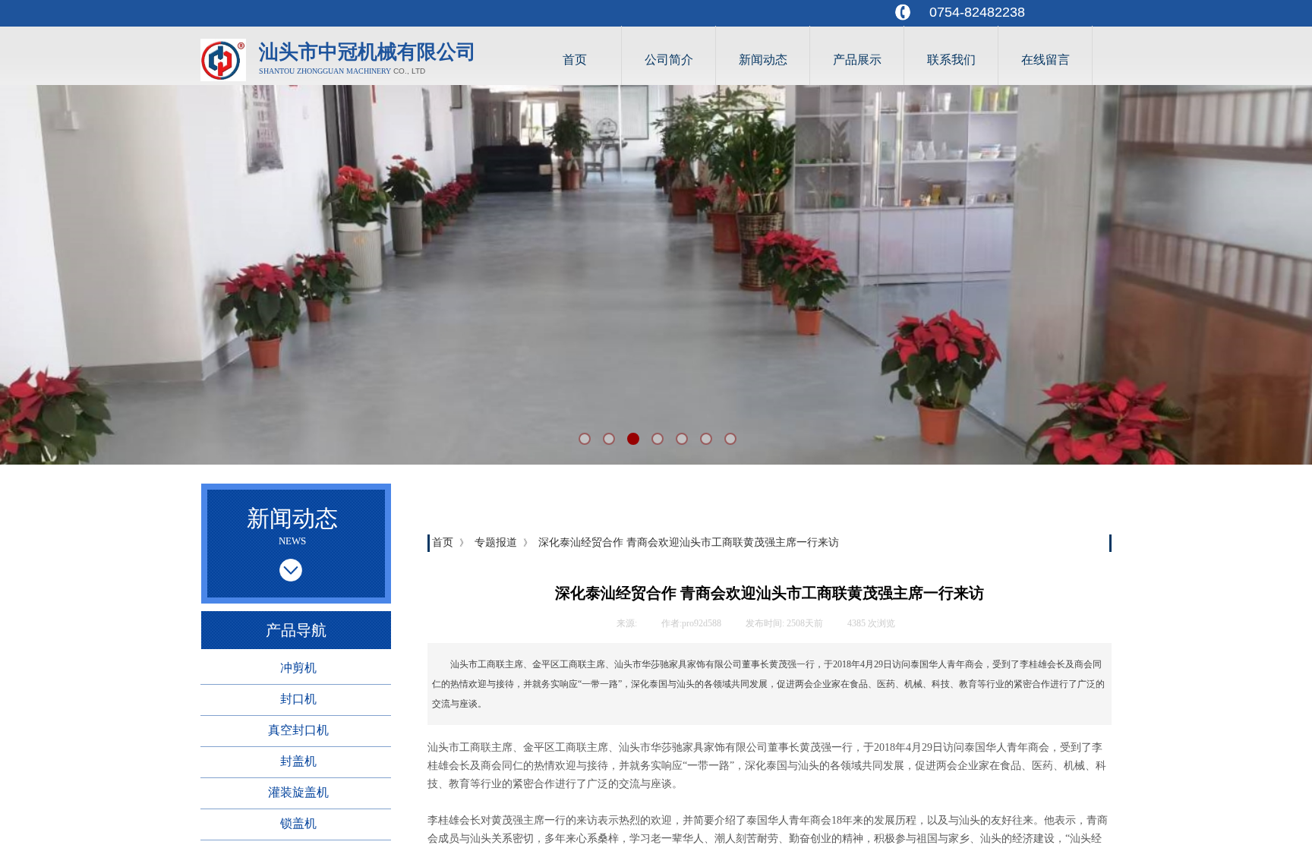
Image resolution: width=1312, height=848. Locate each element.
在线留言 (1045, 59)
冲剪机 (298, 667)
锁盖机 (298, 823)
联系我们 (951, 59)
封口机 (298, 698)
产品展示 (857, 59)
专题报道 (496, 542)
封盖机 (298, 761)
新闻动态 (763, 59)
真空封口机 (298, 729)
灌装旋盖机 (298, 792)
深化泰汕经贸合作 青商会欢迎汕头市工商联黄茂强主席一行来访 (688, 542)
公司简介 (669, 59)
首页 (575, 59)
